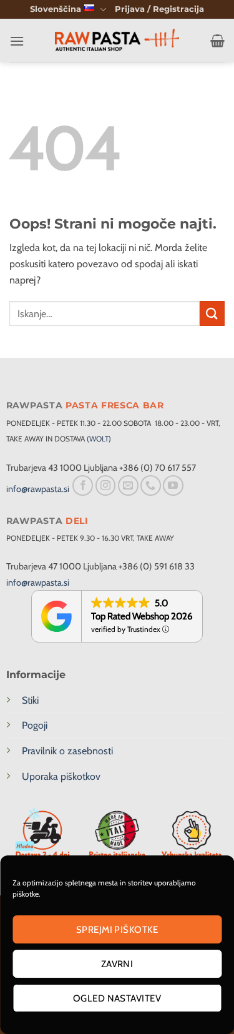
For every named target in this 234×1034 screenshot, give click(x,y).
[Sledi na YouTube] (173, 485)
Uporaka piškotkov (61, 776)
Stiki (30, 700)
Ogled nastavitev (117, 998)
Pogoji (34, 725)
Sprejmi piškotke (117, 929)
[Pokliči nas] (150, 485)
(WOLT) (99, 438)
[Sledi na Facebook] (82, 485)
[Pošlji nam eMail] (128, 485)
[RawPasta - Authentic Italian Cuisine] (117, 41)
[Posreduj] (212, 313)
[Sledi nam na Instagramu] (105, 485)
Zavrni (117, 964)
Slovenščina (55, 9)
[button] (159, 9)
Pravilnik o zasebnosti (67, 751)
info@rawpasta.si (37, 489)
